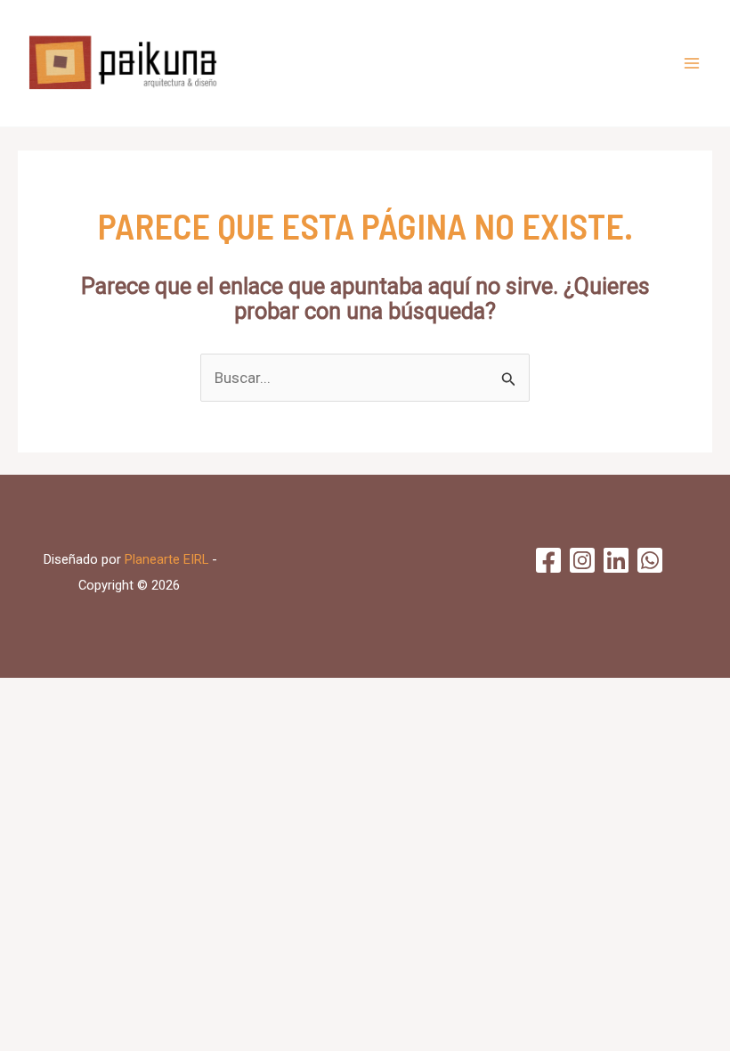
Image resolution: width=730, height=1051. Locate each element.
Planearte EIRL (166, 559)
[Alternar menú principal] (692, 63)
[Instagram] (582, 560)
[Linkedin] (616, 560)
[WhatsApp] (650, 560)
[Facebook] (548, 560)
